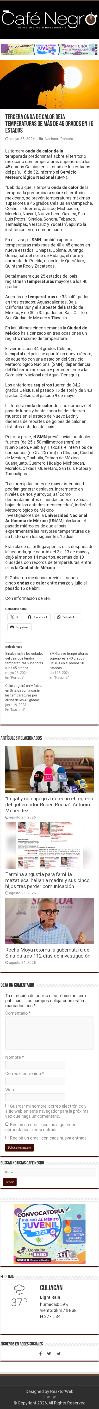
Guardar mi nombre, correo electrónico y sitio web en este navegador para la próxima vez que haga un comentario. (46, 1111)
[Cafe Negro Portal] (49, 19)
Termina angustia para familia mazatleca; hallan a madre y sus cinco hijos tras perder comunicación (47, 880)
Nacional (52, 139)
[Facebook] (40, 1354)
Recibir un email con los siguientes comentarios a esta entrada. (40, 1127)
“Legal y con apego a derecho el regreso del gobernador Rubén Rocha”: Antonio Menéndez (49, 804)
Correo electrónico (24, 1073)
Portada (66, 139)
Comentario (18, 1013)
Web (9, 1089)
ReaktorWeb (62, 1391)
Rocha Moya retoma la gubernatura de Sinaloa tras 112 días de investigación (47, 953)
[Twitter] (49, 1354)
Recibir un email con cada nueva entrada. (48, 1137)
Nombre (14, 1057)
